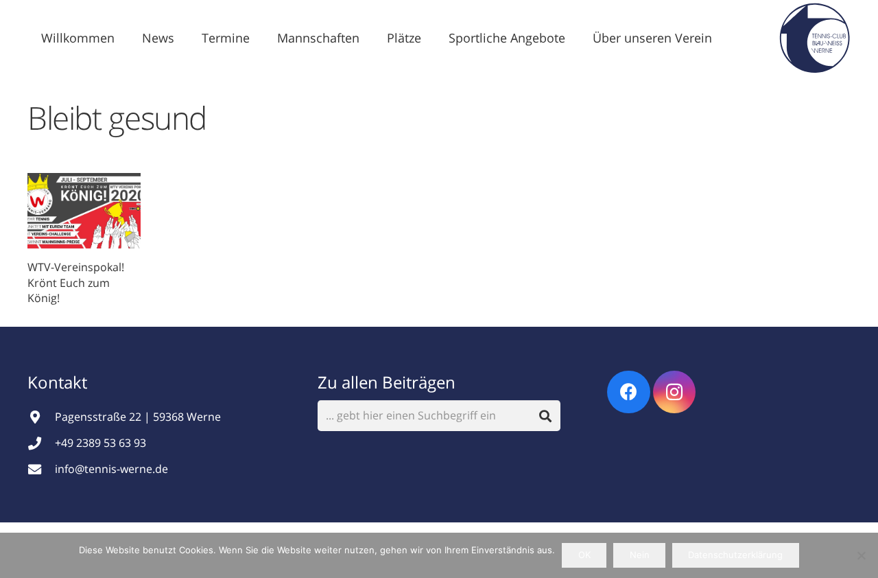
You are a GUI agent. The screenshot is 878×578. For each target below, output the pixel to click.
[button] (185, 37)
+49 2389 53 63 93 (100, 442)
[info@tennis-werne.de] (41, 469)
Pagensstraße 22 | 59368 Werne (138, 416)
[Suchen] (545, 415)
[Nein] (861, 555)
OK (584, 554)
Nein (640, 554)
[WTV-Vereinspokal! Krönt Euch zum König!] (84, 210)
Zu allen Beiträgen (386, 382)
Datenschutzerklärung (735, 554)
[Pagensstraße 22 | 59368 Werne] (41, 417)
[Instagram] (674, 392)
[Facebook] (628, 392)
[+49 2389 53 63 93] (41, 443)
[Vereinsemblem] (815, 38)
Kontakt (59, 382)
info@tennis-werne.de (111, 468)
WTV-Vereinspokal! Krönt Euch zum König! (75, 282)
